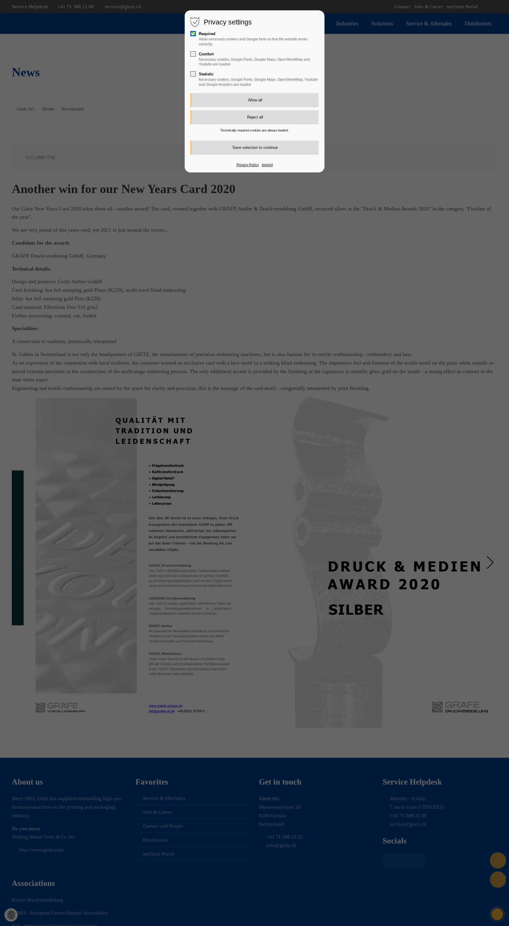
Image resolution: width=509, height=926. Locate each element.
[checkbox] (193, 33)
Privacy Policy (248, 165)
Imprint (267, 165)
